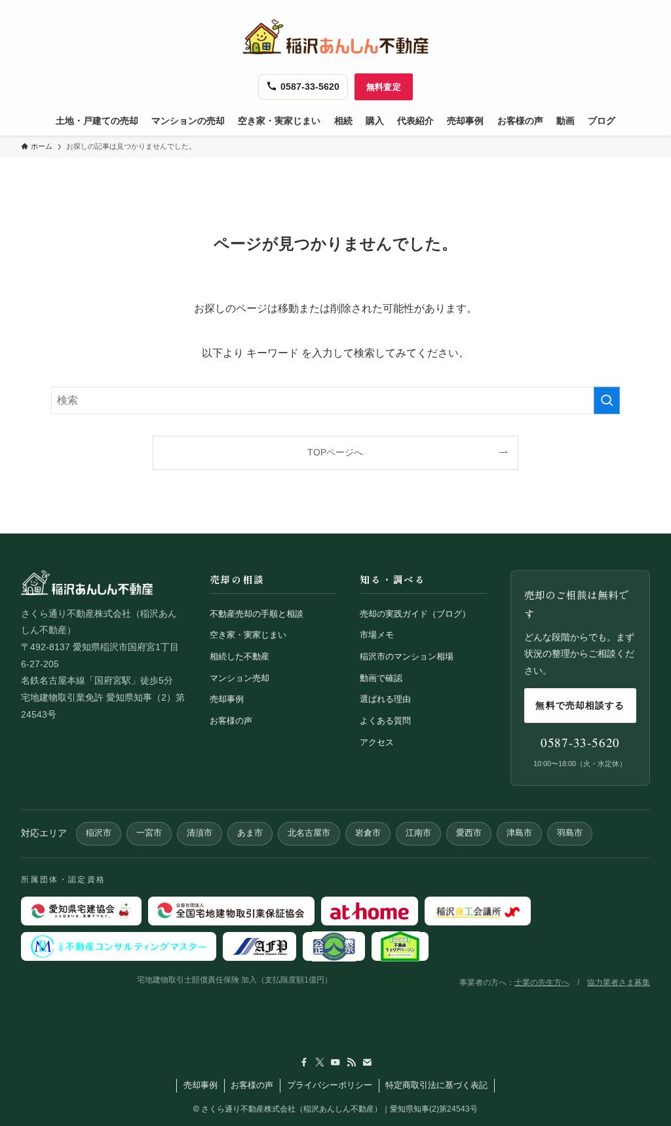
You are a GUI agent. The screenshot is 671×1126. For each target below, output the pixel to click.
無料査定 (383, 87)
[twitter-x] (320, 1062)
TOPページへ (335, 452)
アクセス (377, 742)
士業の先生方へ (541, 982)
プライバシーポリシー (329, 1085)
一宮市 (149, 833)
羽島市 (570, 833)
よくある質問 (385, 721)
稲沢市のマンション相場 (406, 656)
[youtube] (335, 1062)
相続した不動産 (239, 656)
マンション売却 (239, 678)
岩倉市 (368, 833)
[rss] (351, 1062)
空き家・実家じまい (248, 635)
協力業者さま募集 (618, 982)
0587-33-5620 (580, 742)
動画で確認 (381, 678)
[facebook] (304, 1062)
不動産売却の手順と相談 (256, 614)
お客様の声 (231, 721)
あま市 (250, 833)
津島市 (519, 833)
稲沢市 (98, 833)
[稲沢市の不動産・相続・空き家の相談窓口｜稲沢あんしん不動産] (335, 37)
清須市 (199, 833)
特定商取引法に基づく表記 (436, 1085)
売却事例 (227, 699)
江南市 (418, 833)
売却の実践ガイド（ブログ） (415, 614)
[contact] (367, 1062)
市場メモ (377, 635)
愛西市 (469, 833)
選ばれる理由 (385, 699)
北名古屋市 (309, 833)
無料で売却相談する (579, 705)
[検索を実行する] (607, 400)
